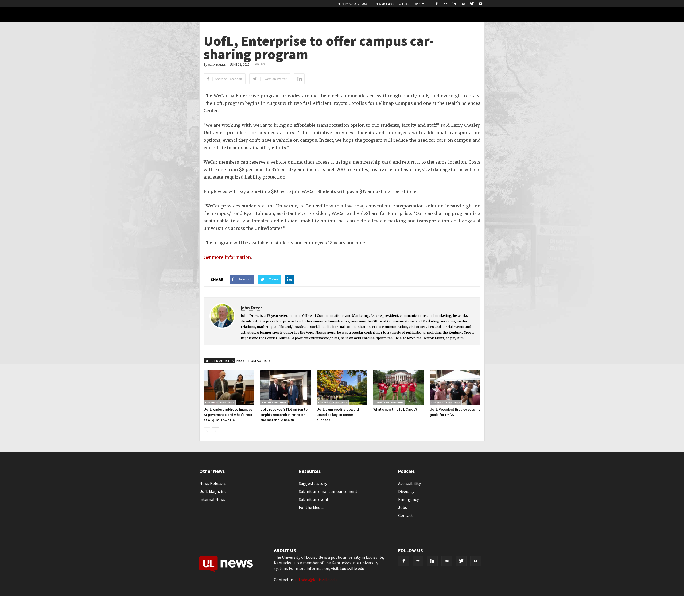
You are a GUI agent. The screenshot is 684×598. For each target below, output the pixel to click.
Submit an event (314, 499)
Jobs (402, 507)
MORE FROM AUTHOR (253, 360)
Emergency (408, 499)
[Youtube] (481, 3)
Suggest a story (313, 483)
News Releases (385, 4)
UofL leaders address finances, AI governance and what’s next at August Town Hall (228, 414)
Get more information (227, 257)
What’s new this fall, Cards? (395, 409)
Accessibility (409, 483)
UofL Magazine (213, 491)
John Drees (217, 65)
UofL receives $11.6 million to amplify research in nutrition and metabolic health (284, 414)
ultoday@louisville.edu (316, 579)
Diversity (406, 491)
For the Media (311, 507)
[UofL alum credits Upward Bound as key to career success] (342, 387)
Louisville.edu (352, 568)
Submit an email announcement (328, 491)
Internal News (212, 499)
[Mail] (463, 3)
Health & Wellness (274, 402)
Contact (404, 4)
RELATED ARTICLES (219, 360)
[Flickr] (445, 3)
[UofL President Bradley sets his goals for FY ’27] (455, 387)
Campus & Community (219, 402)
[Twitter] (472, 3)
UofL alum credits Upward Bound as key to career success (338, 414)
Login (417, 4)
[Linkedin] (454, 3)
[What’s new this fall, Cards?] (398, 387)
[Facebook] (437, 3)
